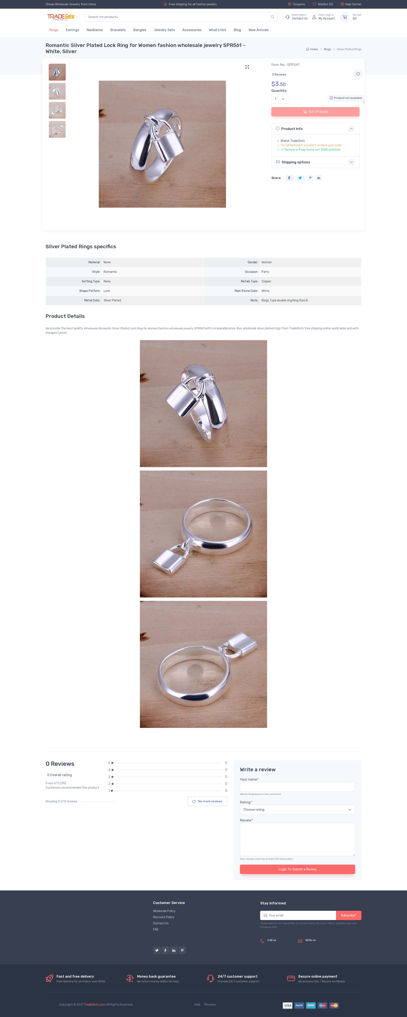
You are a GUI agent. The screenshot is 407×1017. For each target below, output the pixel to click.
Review (246, 820)
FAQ (155, 929)
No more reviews (209, 801)
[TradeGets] (61, 17)
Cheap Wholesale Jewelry (63, 4)
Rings (53, 30)
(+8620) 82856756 (281, 945)
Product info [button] (292, 129)
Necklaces (95, 30)
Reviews (210, 1004)
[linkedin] (174, 950)
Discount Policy (163, 917)
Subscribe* (349, 915)
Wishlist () (325, 4)
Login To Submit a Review (297, 869)
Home (314, 49)
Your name (249, 779)
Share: (276, 178)
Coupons (299, 4)
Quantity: (279, 91)
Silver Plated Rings (349, 49)
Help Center (353, 4)
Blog (237, 30)
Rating (246, 802)
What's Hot (217, 30)
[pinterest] (182, 950)
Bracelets (118, 30)
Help (197, 1004)
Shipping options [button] (296, 162)
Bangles (139, 30)
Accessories (191, 30)
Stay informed (273, 903)
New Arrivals (259, 30)
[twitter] (157, 950)
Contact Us (161, 923)
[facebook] (165, 950)
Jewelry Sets (164, 30)
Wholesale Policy (164, 911)
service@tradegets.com (322, 945)
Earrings (72, 30)
